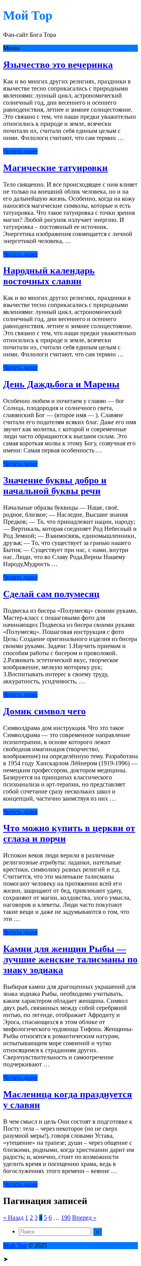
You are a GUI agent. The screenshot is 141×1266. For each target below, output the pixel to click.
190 (65, 1217)
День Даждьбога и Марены (61, 384)
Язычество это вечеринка (58, 65)
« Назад (13, 1217)
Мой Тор (15, 1245)
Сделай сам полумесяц (51, 594)
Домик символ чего (44, 711)
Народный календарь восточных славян (49, 275)
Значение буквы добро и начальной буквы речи (55, 485)
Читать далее (20, 151)
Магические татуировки (55, 168)
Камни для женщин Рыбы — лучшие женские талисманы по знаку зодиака (70, 959)
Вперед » (84, 1217)
